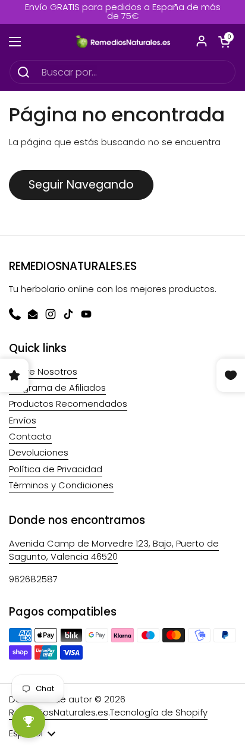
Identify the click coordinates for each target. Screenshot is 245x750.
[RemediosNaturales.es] (122, 42)
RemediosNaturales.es (58, 712)
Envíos (22, 420)
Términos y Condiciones (61, 485)
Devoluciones (38, 452)
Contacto (30, 436)
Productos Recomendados (68, 403)
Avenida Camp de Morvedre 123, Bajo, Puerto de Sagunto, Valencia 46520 (114, 550)
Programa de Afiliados (57, 387)
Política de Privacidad (55, 469)
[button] (224, 42)
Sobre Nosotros (43, 371)
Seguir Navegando (81, 185)
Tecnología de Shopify (159, 712)
